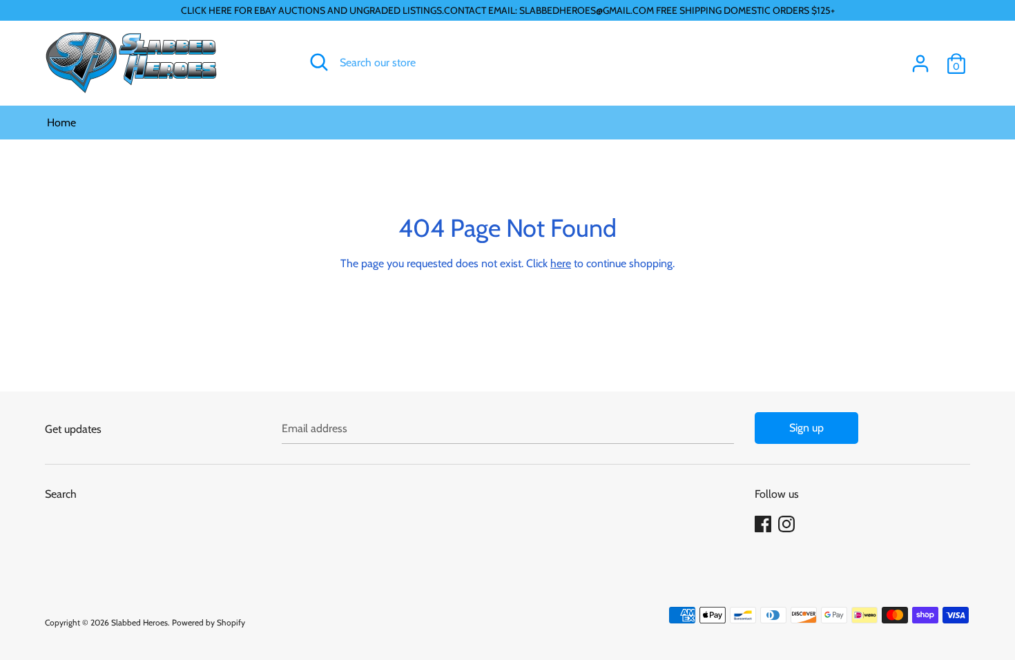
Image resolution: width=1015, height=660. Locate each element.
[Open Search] (319, 62)
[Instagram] (788, 524)
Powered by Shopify (208, 622)
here (560, 263)
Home (61, 122)
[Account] (920, 58)
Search (61, 494)
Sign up (806, 427)
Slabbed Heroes (139, 622)
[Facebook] (764, 524)
